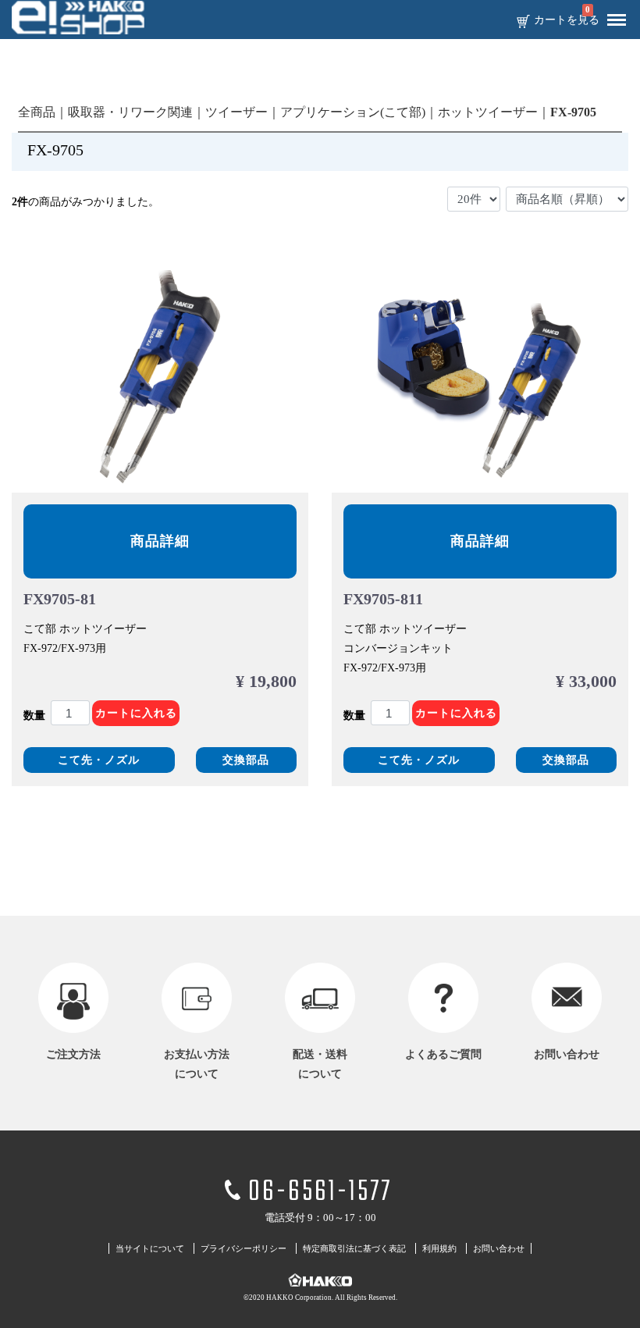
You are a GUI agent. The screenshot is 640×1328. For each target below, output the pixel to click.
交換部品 (245, 760)
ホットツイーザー (488, 112)
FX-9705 (573, 112)
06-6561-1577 (320, 1192)
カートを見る (566, 20)
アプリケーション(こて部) (352, 112)
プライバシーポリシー (243, 1249)
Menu (616, 20)
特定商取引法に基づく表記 (354, 1249)
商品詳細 (160, 541)
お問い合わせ (498, 1249)
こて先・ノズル (99, 760)
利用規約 (439, 1249)
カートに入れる (136, 713)
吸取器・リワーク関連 (130, 112)
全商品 (36, 112)
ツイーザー (236, 112)
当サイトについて (150, 1249)
